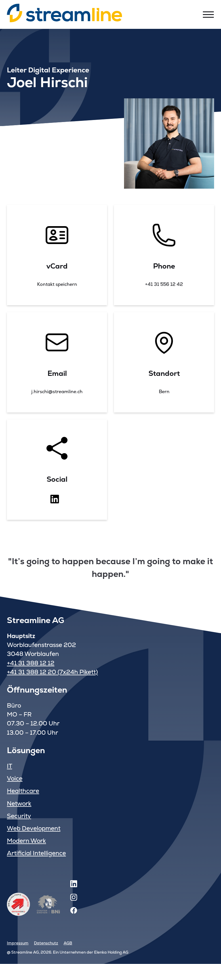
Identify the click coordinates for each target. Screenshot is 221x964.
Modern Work (26, 841)
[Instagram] (73, 898)
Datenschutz (46, 943)
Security (19, 816)
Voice (14, 778)
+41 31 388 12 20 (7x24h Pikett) (52, 672)
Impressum (17, 943)
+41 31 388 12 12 (30, 663)
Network (19, 803)
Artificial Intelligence (36, 853)
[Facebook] (73, 912)
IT (9, 766)
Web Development (33, 828)
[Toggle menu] (208, 14)
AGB (68, 943)
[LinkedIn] (73, 885)
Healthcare (23, 791)
